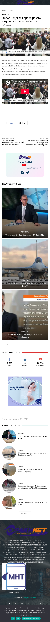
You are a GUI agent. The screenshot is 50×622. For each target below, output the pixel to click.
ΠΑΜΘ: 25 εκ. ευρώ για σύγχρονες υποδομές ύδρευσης (25, 335)
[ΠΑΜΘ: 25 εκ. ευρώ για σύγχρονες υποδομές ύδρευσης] (25, 315)
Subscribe (40, 358)
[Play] (22, 173)
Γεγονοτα (25, 232)
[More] (29, 123)
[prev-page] (3, 344)
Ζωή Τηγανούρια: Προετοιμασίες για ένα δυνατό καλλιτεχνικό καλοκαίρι (13, 142)
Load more (24, 513)
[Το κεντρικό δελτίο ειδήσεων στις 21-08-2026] (25, 213)
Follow (25, 358)
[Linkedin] (22, 603)
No (18, 618)
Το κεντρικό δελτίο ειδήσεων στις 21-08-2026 (25, 235)
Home (4, 10)
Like (9, 358)
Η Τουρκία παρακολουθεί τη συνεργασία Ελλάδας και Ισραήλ (25, 284)
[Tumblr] (34, 603)
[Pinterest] (28, 603)
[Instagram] (15, 603)
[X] (40, 603)
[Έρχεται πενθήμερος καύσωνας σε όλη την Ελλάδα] (9, 502)
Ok (13, 618)
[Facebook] (9, 603)
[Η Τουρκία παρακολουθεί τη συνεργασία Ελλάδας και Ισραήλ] (25, 264)
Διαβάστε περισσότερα (31, 618)
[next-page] (7, 344)
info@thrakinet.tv (29, 598)
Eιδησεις (11, 10)
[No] (47, 613)
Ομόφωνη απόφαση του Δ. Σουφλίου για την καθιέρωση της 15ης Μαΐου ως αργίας (32, 487)
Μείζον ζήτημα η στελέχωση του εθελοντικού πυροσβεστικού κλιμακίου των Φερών (37, 143)
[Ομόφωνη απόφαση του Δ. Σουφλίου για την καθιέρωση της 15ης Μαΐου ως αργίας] (9, 486)
